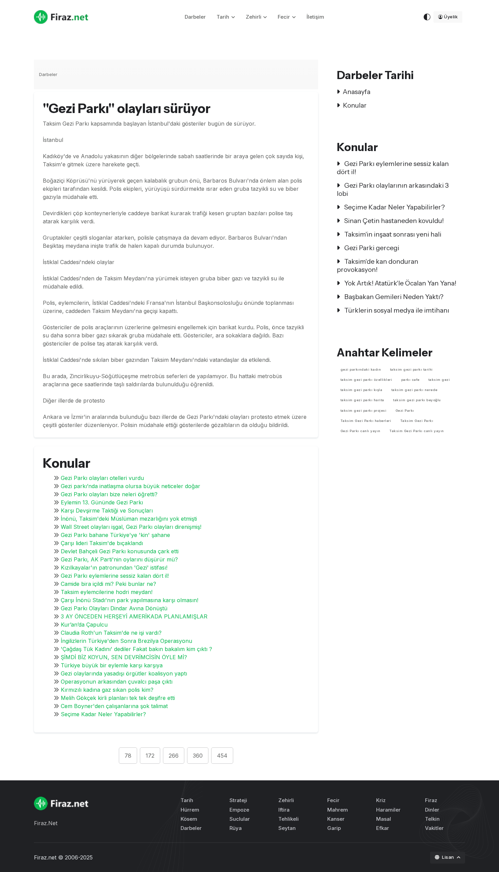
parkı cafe (410, 380)
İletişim (315, 17)
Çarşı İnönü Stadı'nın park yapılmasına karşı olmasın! (129, 600)
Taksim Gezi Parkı (416, 421)
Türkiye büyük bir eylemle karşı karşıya (112, 665)
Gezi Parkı (404, 410)
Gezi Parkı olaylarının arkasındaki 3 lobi (393, 189)
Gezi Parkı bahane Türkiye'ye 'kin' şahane (115, 535)
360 (198, 755)
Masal (383, 819)
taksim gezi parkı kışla (361, 390)
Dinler (432, 809)
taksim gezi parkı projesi (363, 410)
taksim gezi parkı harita (362, 400)
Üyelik (451, 16)
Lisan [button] (448, 857)
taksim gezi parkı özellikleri (366, 380)
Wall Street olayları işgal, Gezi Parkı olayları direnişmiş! (131, 526)
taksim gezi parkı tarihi (411, 369)
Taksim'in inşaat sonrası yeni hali (392, 234)
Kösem (189, 819)
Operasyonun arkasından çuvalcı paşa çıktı (116, 681)
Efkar (382, 828)
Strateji (238, 800)
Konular (355, 105)
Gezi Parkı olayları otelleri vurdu (102, 478)
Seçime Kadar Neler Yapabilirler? (103, 714)
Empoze (239, 809)
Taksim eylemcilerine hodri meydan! (106, 592)
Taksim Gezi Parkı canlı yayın (416, 431)
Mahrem (337, 809)
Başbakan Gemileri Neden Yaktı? (393, 297)
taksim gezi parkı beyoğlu (417, 400)
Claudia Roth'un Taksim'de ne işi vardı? (111, 632)
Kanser (336, 819)
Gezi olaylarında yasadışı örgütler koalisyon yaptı (124, 673)
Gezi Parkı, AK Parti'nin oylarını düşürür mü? (119, 559)
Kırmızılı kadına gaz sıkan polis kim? (107, 689)
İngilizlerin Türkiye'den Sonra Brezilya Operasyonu (126, 640)
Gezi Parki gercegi (371, 248)
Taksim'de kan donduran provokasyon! (377, 265)
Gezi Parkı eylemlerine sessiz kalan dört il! (115, 575)
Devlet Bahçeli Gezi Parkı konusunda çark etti (120, 551)
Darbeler (195, 17)
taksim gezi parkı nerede (414, 390)
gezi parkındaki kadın (360, 369)
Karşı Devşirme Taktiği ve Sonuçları (107, 510)
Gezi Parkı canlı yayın (360, 431)
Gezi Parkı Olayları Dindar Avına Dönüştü (114, 608)
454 (222, 755)
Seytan (287, 828)
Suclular (239, 819)
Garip (334, 828)
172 (150, 755)
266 (174, 755)
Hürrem (190, 809)
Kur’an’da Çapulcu (84, 624)
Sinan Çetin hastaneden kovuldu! (393, 221)
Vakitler (434, 828)
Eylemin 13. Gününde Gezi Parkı (102, 502)
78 (128, 755)
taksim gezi (439, 380)
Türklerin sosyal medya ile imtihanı (396, 310)
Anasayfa (356, 92)
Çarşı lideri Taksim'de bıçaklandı (102, 543)
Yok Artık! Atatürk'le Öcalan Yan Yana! (399, 283)
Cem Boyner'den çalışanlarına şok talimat (114, 706)
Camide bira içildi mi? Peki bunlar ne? (108, 583)
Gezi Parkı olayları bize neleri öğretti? (109, 494)
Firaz (431, 800)
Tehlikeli (288, 819)
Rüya (235, 828)
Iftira (284, 809)
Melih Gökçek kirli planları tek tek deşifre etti (118, 697)
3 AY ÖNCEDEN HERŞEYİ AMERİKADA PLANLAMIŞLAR (134, 616)
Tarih (223, 17)
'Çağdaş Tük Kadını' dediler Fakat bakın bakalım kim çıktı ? (136, 649)
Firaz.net (45, 857)
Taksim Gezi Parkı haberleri (365, 421)
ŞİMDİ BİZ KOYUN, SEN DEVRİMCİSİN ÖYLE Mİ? (124, 657)
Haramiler (388, 809)
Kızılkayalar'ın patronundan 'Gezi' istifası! (114, 567)
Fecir (284, 17)
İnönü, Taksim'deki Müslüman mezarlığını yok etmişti (129, 518)
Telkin (432, 819)
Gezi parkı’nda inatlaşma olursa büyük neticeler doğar (130, 486)
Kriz (381, 800)
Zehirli (253, 17)
